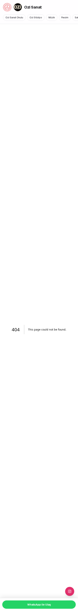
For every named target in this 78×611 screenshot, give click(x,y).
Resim (64, 17)
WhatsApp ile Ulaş (39, 604)
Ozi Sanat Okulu (14, 17)
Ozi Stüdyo (36, 17)
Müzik (51, 17)
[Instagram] (69, 591)
